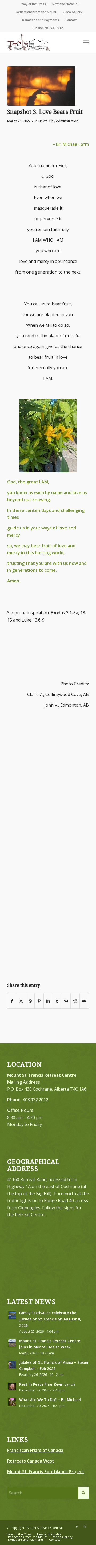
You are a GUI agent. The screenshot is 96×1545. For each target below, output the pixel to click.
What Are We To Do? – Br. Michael (50, 1399)
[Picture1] (41, 86)
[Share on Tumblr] (57, 1000)
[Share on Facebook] (12, 1000)
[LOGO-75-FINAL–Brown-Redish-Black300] (40, 42)
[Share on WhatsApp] (30, 1000)
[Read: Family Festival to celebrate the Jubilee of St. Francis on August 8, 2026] (12, 1315)
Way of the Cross (33, 4)
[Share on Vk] (66, 1000)
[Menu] (86, 42)
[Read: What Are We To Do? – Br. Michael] (12, 1402)
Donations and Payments (40, 20)
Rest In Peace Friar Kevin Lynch (47, 1384)
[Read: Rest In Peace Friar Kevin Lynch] (12, 1386)
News (42, 120)
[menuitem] (34, 4)
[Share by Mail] (84, 1000)
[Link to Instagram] (85, 1527)
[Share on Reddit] (75, 1000)
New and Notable (64, 4)
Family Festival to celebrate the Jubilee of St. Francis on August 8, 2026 (50, 1319)
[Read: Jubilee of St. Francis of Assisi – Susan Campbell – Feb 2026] (12, 1364)
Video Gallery (72, 12)
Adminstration (67, 120)
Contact (71, 20)
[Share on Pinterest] (39, 1000)
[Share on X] (21, 1000)
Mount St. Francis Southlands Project (45, 1471)
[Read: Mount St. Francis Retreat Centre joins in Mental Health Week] (12, 1343)
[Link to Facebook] (77, 1527)
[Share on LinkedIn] (48, 1000)
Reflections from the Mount (36, 12)
